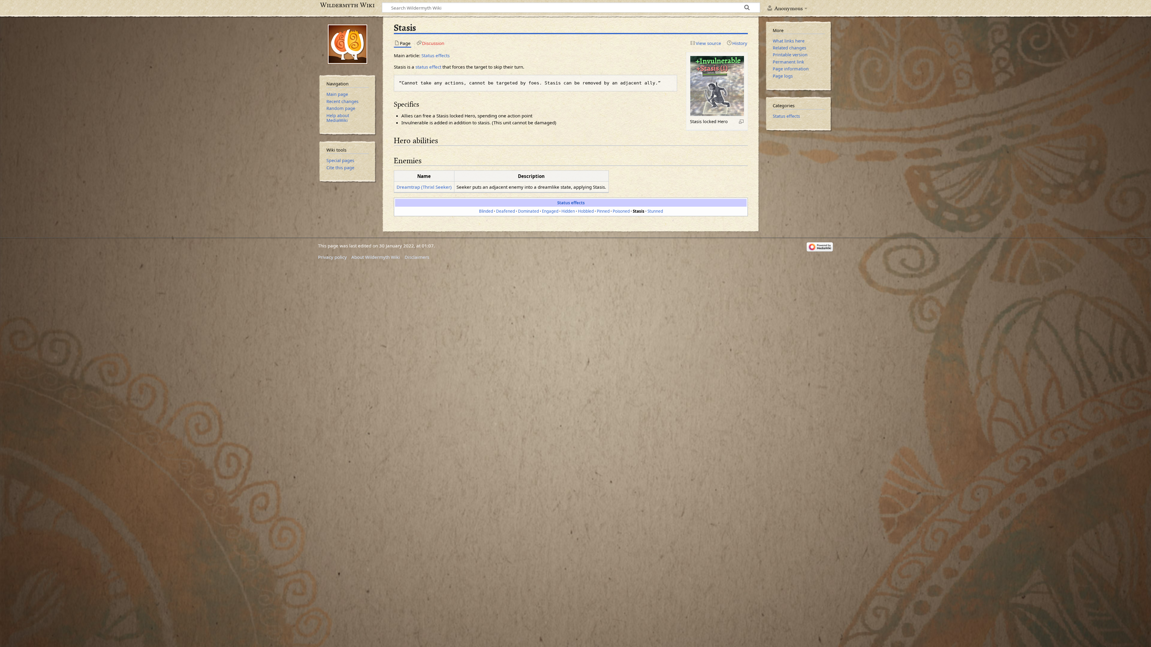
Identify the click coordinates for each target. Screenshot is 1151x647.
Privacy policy (332, 257)
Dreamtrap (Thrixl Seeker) (424, 187)
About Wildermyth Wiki (375, 257)
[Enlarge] (741, 121)
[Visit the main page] (348, 44)
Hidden (568, 211)
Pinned (603, 211)
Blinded (486, 211)
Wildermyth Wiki (347, 5)
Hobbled (586, 211)
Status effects (435, 55)
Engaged (550, 211)
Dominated (528, 211)
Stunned (655, 211)
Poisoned (621, 211)
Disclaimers (417, 257)
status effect (428, 67)
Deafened (505, 211)
